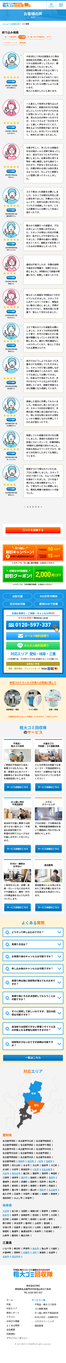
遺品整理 (22, 43)
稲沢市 (30, 1161)
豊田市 (52, 1177)
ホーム (5, 24)
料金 (8, 1304)
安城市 (49, 1161)
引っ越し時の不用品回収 (35, 37)
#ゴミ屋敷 (11, 81)
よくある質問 (12, 1325)
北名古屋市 (47, 1169)
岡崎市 (21, 1161)
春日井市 (16, 1173)
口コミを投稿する (33, 530)
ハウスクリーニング (10, 43)
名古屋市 (53, 1190)
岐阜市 (6, 1215)
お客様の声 (15, 24)
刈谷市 (6, 1173)
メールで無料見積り (36, 636)
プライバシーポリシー (17, 1338)
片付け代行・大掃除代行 (46, 1317)
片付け (49, 37)
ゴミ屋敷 (22, 37)
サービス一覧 (38, 1300)
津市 (34, 1252)
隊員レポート (12, 1313)
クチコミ (10, 1317)
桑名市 (35, 1248)
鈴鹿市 (26, 1252)
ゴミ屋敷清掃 (41, 1309)
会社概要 (10, 1329)
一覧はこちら (33, 1057)
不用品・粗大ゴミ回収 (45, 1304)
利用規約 (10, 1334)
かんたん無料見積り (36, 645)
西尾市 (42, 1190)
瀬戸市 (24, 1177)
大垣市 (6, 1211)
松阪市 (6, 1257)
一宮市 (40, 1161)
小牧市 (35, 1169)
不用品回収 (12, 37)
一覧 (4, 37)
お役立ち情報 (12, 1321)
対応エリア (11, 1308)
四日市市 (16, 1257)
